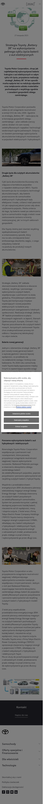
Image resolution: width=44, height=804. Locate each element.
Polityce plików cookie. (23, 407)
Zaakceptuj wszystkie (21, 420)
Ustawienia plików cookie (21, 414)
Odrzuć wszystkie (21, 426)
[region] (21, 402)
